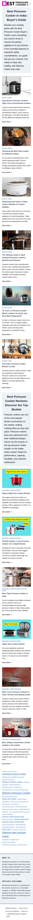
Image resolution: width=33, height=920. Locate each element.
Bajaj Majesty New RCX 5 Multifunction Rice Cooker (13, 777)
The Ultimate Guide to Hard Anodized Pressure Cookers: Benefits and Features (14, 257)
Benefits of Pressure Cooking (12, 782)
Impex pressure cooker (23, 801)
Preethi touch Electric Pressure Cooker (21, 811)
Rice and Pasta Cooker (21, 827)
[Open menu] (30, 3)
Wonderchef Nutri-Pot (22, 844)
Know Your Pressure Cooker (8, 806)
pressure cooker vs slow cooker (13, 822)
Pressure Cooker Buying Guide (13, 817)
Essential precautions (21, 799)
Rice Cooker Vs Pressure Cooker (19, 829)
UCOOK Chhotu (5, 839)
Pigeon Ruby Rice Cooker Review (16, 493)
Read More (6, 122)
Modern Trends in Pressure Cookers (10, 809)
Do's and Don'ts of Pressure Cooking (20, 789)
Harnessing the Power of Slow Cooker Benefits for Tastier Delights (14, 204)
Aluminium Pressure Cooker (14, 774)
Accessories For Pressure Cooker (9, 771)
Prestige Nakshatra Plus (20, 824)
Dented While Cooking (7, 789)
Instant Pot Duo (15, 804)
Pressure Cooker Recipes (7, 819)
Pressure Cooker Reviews (11, 490)
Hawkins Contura (13, 801)
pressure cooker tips (21, 819)
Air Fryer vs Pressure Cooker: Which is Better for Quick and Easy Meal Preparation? (14, 313)
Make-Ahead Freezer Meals (21, 806)
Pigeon (10, 811)
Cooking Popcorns (18, 787)
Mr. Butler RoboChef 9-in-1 (24, 809)
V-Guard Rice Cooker (14, 839)
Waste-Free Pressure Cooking (8, 842)
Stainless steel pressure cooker (14, 834)
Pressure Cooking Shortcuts (8, 824)
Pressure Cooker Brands (7, 814)
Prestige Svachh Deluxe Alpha (8, 827)
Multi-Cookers (5, 811)
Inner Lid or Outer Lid (6, 804)
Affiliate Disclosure (11, 908)
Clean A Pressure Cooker (7, 787)
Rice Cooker (6, 829)
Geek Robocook (5, 801)
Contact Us (24, 911)
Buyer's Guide (7, 97)
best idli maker (26, 782)
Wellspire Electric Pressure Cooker (9, 844)
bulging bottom (5, 784)
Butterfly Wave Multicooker (15, 784)
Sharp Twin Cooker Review (13, 644)
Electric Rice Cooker (9, 799)
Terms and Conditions (12, 911)
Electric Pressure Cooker (16, 792)
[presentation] (16, 85)
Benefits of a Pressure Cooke (8, 779)
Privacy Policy (23, 908)
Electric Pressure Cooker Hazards (9, 796)
